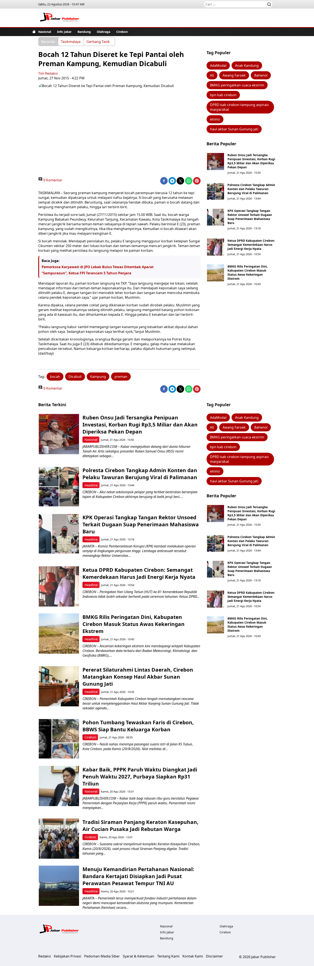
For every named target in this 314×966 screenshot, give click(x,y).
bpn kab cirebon (223, 95)
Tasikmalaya (71, 41)
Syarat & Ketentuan (138, 956)
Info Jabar (64, 32)
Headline (91, 485)
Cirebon (122, 32)
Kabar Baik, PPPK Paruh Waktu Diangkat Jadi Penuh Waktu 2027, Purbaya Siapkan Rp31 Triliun (139, 776)
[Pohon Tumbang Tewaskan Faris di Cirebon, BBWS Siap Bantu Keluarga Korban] (59, 739)
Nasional (44, 32)
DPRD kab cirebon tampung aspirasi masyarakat (239, 107)
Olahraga (103, 32)
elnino (215, 119)
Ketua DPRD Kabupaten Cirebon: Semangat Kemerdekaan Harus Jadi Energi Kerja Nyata (251, 245)
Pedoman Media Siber (102, 956)
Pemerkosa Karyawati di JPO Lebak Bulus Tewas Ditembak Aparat (98, 267)
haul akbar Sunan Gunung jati (234, 129)
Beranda (48, 41)
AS (212, 75)
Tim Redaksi (48, 73)
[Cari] (269, 4)
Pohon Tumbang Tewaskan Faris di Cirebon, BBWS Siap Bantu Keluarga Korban (138, 726)
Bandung (84, 32)
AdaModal (218, 65)
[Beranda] (34, 31)
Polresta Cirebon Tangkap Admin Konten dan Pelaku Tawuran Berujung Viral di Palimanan (251, 189)
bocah (55, 376)
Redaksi (44, 956)
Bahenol (260, 75)
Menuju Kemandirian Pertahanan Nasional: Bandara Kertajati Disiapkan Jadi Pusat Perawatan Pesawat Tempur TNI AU (138, 876)
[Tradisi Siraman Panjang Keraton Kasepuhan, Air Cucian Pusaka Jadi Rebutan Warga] (59, 838)
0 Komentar (52, 180)
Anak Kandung (247, 65)
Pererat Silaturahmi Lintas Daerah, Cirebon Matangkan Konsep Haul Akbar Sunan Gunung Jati (137, 676)
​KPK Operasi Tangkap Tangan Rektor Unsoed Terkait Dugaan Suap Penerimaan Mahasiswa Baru (249, 217)
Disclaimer (214, 956)
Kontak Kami (192, 956)
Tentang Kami (168, 956)
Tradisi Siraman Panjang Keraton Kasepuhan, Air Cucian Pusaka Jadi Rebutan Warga (140, 825)
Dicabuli (75, 376)
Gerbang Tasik (98, 41)
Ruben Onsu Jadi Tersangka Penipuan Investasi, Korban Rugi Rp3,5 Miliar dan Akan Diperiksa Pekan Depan (251, 161)
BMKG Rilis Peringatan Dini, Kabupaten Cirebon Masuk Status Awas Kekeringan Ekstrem (247, 272)
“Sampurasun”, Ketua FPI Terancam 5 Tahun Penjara (86, 273)
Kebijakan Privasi (67, 956)
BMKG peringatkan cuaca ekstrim (237, 85)
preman (120, 376)
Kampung (98, 376)
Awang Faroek (234, 75)
